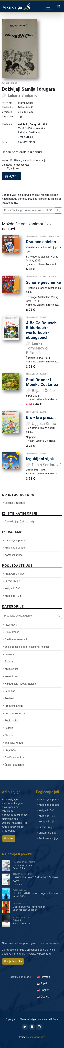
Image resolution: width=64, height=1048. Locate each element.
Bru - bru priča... (41, 417)
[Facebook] (32, 1027)
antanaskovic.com (35, 1037)
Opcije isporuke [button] (13, 961)
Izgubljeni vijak (40, 458)
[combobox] (28, 210)
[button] (58, 6)
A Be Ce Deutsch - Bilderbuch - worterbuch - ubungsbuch (42, 330)
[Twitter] (24, 1027)
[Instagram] (39, 1027)
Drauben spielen (41, 241)
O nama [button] (8, 838)
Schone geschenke (43, 282)
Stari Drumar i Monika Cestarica (42, 382)
